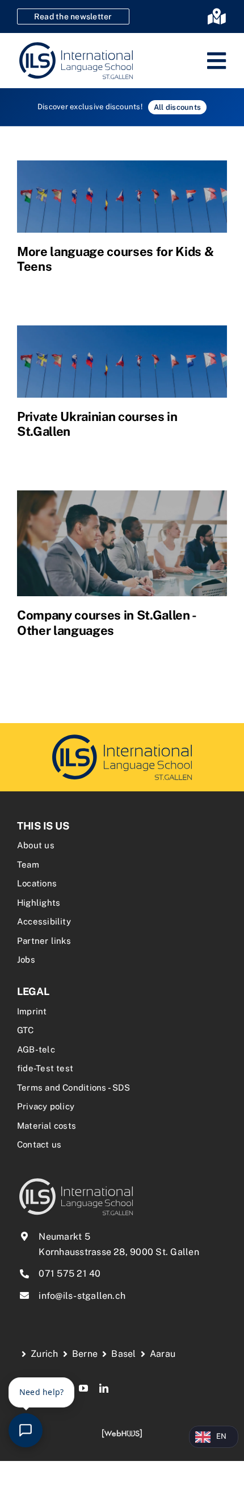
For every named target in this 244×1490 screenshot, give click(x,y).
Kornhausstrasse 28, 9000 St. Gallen (119, 1252)
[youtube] (83, 1388)
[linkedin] (103, 1388)
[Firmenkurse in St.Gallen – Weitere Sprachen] (122, 543)
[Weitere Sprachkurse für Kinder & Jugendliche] (122, 196)
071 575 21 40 (69, 1273)
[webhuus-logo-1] (122, 1432)
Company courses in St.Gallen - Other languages (106, 622)
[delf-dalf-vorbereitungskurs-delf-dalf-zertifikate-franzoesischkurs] (122, 735)
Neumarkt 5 (64, 1236)
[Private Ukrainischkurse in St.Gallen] (122, 361)
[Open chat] (26, 1430)
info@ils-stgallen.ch (82, 1295)
